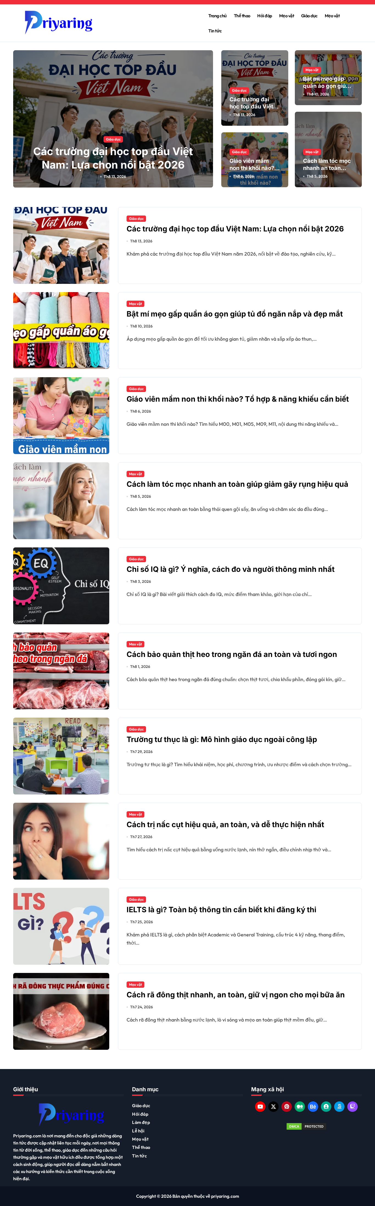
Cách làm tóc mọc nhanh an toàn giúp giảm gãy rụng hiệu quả (237, 484)
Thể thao (242, 15)
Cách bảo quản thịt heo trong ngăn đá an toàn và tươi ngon (232, 654)
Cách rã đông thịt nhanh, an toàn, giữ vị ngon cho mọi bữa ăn (236, 994)
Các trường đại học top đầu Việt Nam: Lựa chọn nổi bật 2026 (235, 228)
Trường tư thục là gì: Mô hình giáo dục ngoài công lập (222, 739)
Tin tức (215, 30)
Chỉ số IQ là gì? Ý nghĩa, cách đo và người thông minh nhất (231, 569)
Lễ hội (138, 1131)
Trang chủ (217, 15)
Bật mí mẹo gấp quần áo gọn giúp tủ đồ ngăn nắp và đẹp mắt (235, 313)
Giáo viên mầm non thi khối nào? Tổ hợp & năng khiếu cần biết (238, 399)
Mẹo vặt (286, 15)
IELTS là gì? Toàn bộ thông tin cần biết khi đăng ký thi (221, 909)
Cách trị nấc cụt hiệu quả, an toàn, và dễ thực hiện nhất (225, 824)
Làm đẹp (141, 1122)
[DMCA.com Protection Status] (306, 1126)
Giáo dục (309, 15)
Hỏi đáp (264, 15)
